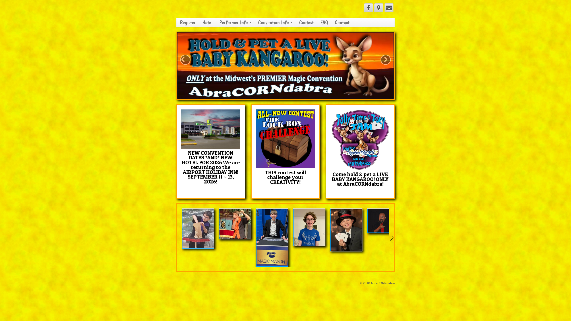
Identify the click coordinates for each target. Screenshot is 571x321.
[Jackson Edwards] (309, 227)
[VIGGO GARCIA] (346, 230)
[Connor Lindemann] (198, 229)
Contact (342, 22)
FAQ (324, 22)
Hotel (207, 22)
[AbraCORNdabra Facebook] (368, 7)
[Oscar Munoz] (383, 221)
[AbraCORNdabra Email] (389, 7)
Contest (306, 22)
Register (188, 22)
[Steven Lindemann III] (235, 224)
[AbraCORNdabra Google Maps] (378, 7)
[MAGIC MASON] (272, 238)
